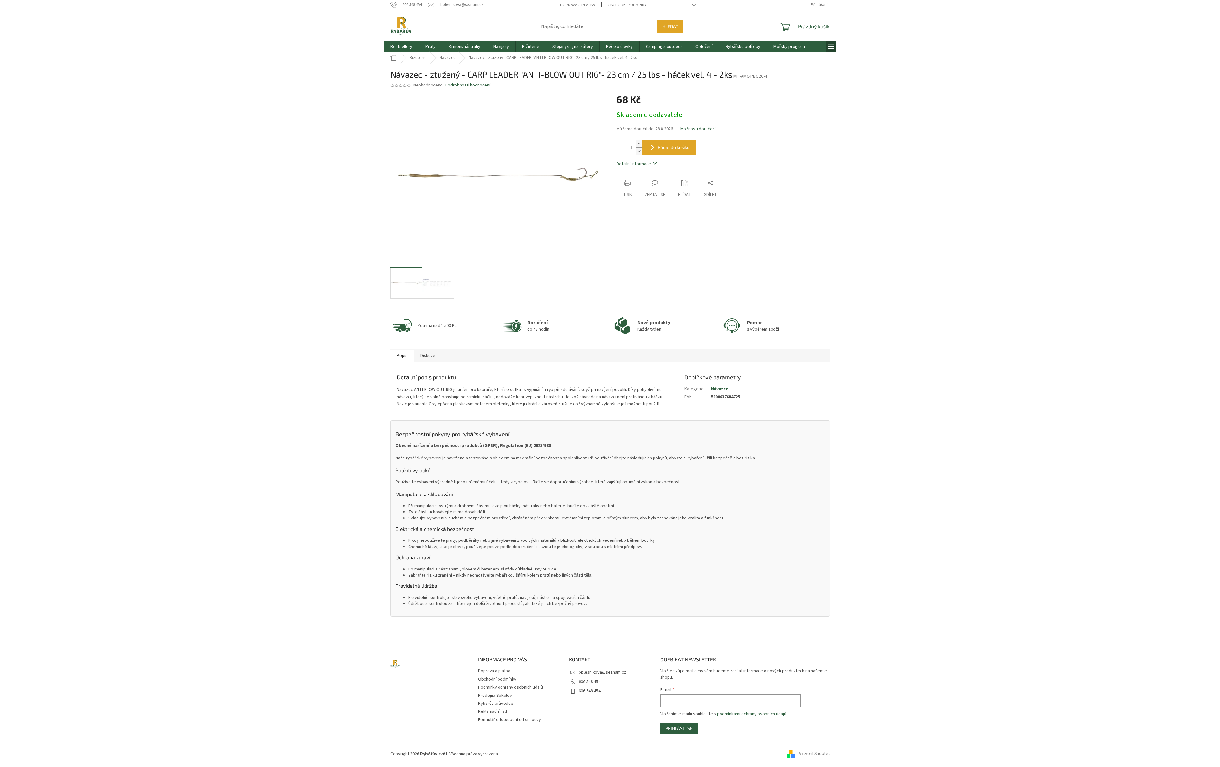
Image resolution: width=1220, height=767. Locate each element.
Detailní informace (634, 164)
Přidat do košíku (674, 147)
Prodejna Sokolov (495, 695)
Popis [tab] (402, 356)
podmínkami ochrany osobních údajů (751, 714)
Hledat (670, 26)
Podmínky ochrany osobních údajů (510, 687)
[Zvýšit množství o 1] (639, 143)
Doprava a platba (577, 5)
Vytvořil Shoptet (814, 754)
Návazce (719, 389)
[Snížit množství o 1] (639, 151)
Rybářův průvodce (495, 703)
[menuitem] (401, 46)
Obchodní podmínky (627, 5)
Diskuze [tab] (427, 356)
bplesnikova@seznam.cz (602, 672)
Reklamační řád (492, 711)
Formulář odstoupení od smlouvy (509, 720)
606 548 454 (590, 682)
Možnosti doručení (698, 129)
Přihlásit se (678, 728)
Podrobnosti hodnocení (467, 85)
